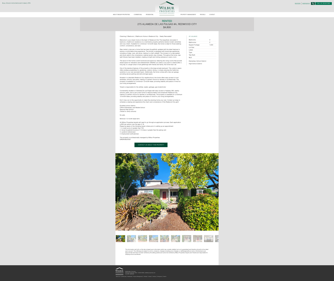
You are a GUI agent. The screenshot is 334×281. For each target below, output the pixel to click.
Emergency (159, 276)
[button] (216, 194)
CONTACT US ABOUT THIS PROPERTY (151, 145)
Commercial (138, 14)
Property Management (188, 14)
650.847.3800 (141, 272)
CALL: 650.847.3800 (323, 3)
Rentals (202, 14)
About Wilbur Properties (121, 14)
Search (313, 3)
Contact (212, 14)
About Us (118, 276)
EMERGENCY (306, 3)
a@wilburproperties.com (150, 272)
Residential (150, 14)
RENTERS (298, 3)
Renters (154, 276)
